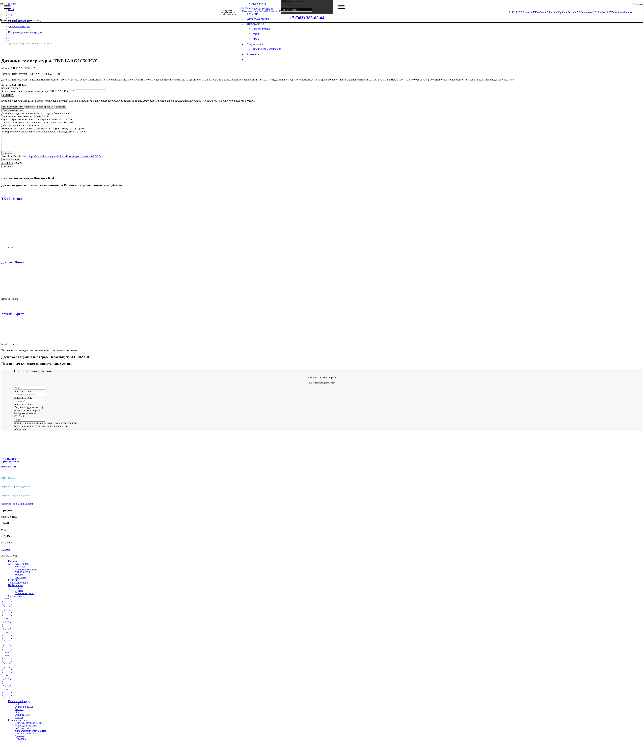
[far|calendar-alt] (322, 603)
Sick (17, 704)
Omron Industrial (24, 706)
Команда (20, 566)
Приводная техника (26, 725)
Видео (18, 588)
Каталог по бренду (19, 701)
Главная (12, 561)
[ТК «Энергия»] (57, 241)
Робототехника (23, 728)
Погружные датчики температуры (25, 32)
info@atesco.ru (9, 466)
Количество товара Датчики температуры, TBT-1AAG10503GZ (37, 91)
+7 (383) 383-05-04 (10, 459)
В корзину (8, 95)
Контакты (20, 577)
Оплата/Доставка (18, 582)
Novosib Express (12, 314)
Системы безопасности (28, 733)
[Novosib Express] (31, 338)
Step (17, 712)
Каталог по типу (17, 720)
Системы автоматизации (29, 722)
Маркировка (15, 596)
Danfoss (19, 709)
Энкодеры (20, 738)
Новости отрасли (24, 593)
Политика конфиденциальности (17, 504)
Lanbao (19, 717)
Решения (13, 579)
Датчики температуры (19, 26)
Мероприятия (22, 571)
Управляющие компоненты (30, 730)
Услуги (19, 574)
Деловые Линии (12, 262)
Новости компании (26, 569)
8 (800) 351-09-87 (10, 461)
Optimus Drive (23, 714)
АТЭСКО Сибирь (18, 563)
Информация (15, 585)
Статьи (19, 590)
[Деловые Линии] (44, 293)
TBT (10, 38)
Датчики (20, 736)
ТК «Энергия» (11, 198)
